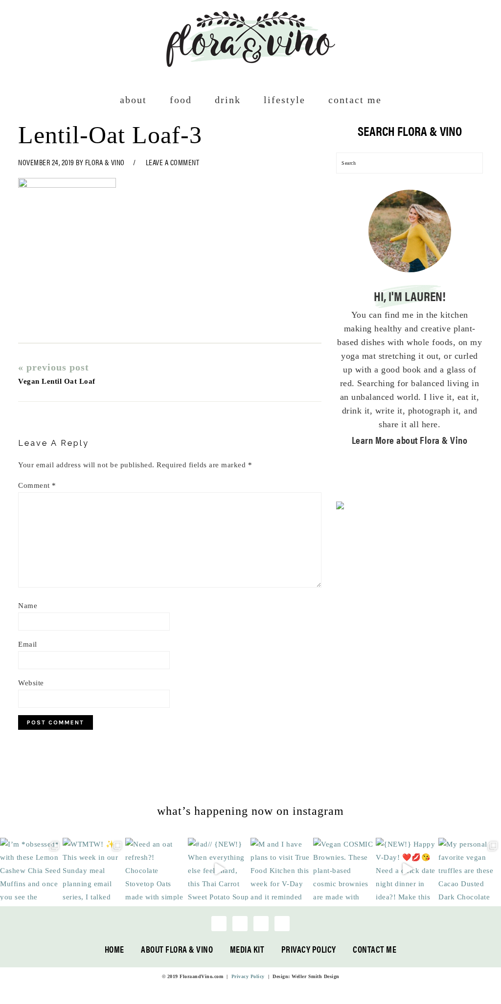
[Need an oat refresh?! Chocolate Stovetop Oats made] (156, 869)
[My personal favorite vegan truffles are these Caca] (469, 869)
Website (31, 683)
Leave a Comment (173, 162)
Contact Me (374, 949)
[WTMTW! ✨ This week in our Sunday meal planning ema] (94, 869)
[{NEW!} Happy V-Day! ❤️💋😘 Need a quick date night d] (407, 869)
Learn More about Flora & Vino (410, 440)
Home (114, 949)
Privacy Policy (308, 949)
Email (27, 644)
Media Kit (247, 949)
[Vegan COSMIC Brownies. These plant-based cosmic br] (344, 869)
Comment (37, 485)
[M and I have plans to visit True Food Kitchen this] (281, 869)
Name (27, 606)
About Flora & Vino (177, 949)
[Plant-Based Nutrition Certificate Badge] (340, 507)
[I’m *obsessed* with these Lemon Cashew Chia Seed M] (31, 869)
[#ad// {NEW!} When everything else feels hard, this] (219, 869)
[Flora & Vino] (250, 63)
